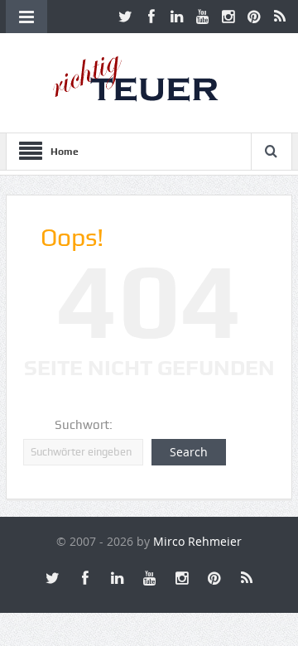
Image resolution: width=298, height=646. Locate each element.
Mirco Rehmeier (197, 541)
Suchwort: (84, 424)
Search (189, 452)
